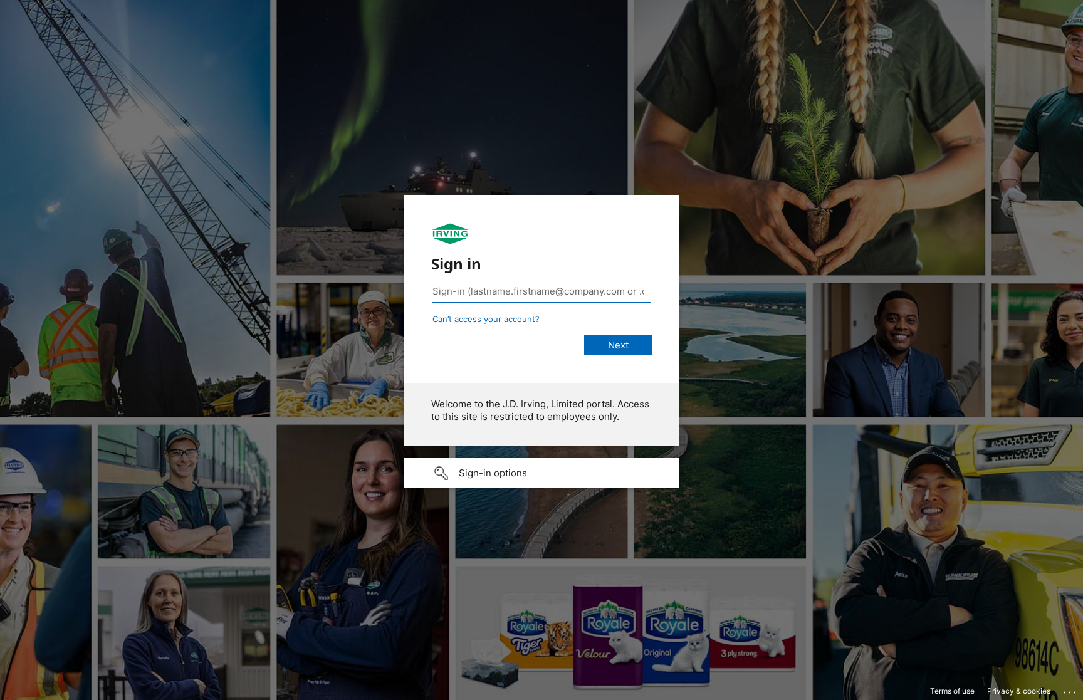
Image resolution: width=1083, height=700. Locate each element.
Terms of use (952, 691)
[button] (541, 473)
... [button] (1070, 689)
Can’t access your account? (486, 319)
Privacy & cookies (1018, 691)
